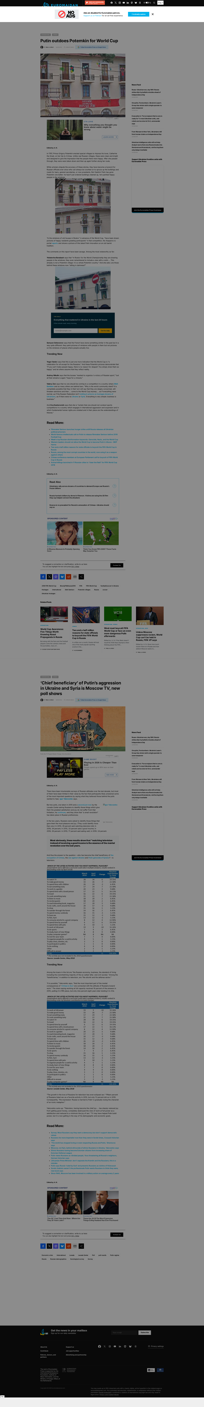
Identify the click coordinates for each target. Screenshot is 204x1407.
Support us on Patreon (92, 16)
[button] (147, 2)
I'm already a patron (138, 14)
